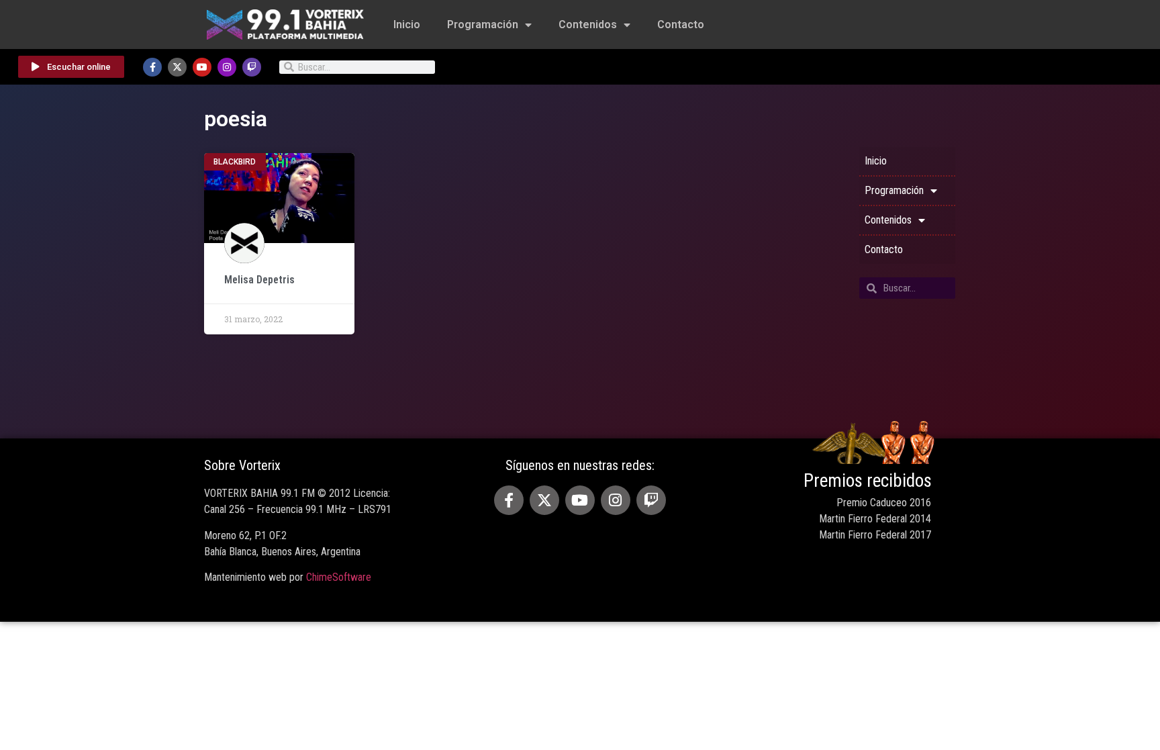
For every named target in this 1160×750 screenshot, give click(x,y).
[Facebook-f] (152, 67)
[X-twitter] (177, 67)
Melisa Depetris (259, 279)
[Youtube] (202, 67)
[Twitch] (251, 67)
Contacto (680, 24)
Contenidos (588, 24)
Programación (482, 24)
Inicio (406, 24)
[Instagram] (227, 67)
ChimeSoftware (338, 577)
